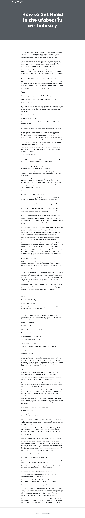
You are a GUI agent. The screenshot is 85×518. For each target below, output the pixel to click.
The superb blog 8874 (18, 2)
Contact (71, 1)
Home (66, 1)
